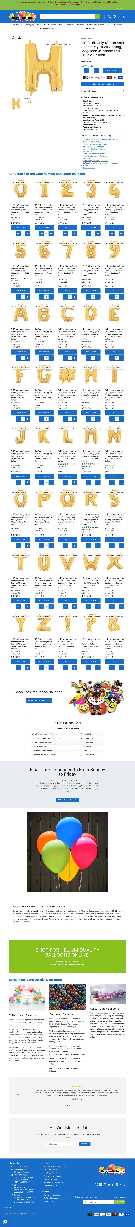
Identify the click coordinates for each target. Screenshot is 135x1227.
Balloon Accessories (115, 25)
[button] (5, 1222)
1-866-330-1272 (20, 1175)
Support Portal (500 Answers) (56, 1166)
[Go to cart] (124, 16)
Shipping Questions (51, 1170)
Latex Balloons (17, 25)
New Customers (50, 1179)
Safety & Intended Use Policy (55, 1198)
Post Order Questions (52, 1176)
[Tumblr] (121, 1184)
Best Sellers (87, 151)
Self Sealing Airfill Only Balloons (95, 161)
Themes (80, 25)
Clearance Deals (46, 29)
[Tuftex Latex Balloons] (27, 997)
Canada (17, 1195)
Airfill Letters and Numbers (93, 147)
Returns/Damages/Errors (54, 1182)
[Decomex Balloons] (67, 997)
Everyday (30, 25)
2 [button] (67, 1105)
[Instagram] (105, 1184)
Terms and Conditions (53, 1195)
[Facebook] (100, 1184)
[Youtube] (109, 1184)
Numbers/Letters (55, 25)
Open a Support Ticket (67, 799)
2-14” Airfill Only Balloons (93, 142)
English (120, 8)
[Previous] (14, 68)
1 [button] (65, 1105)
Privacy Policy (49, 1201)
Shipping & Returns (89, 91)
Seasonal (70, 25)
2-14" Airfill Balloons (95, 25)
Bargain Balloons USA (26, 1214)
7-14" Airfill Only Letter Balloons (95, 144)
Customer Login (50, 1186)
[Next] (73, 68)
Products (86, 158)
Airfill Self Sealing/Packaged (94, 149)
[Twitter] (96, 1184)
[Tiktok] (113, 1184)
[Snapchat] (124, 1184)
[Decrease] (86, 70)
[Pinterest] (117, 1184)
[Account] (119, 16)
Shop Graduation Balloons (39, 700)
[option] (43, 68)
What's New (90, 29)
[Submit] (97, 16)
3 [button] (70, 1105)
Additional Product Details (92, 97)
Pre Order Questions (52, 1173)
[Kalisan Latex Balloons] (108, 994)
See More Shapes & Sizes (103, 84)
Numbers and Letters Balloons (95, 156)
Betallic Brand (86, 38)
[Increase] (96, 70)
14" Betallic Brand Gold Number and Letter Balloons (103, 139)
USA (15, 1185)
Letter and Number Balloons (94, 154)
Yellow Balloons (89, 168)
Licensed (41, 25)
